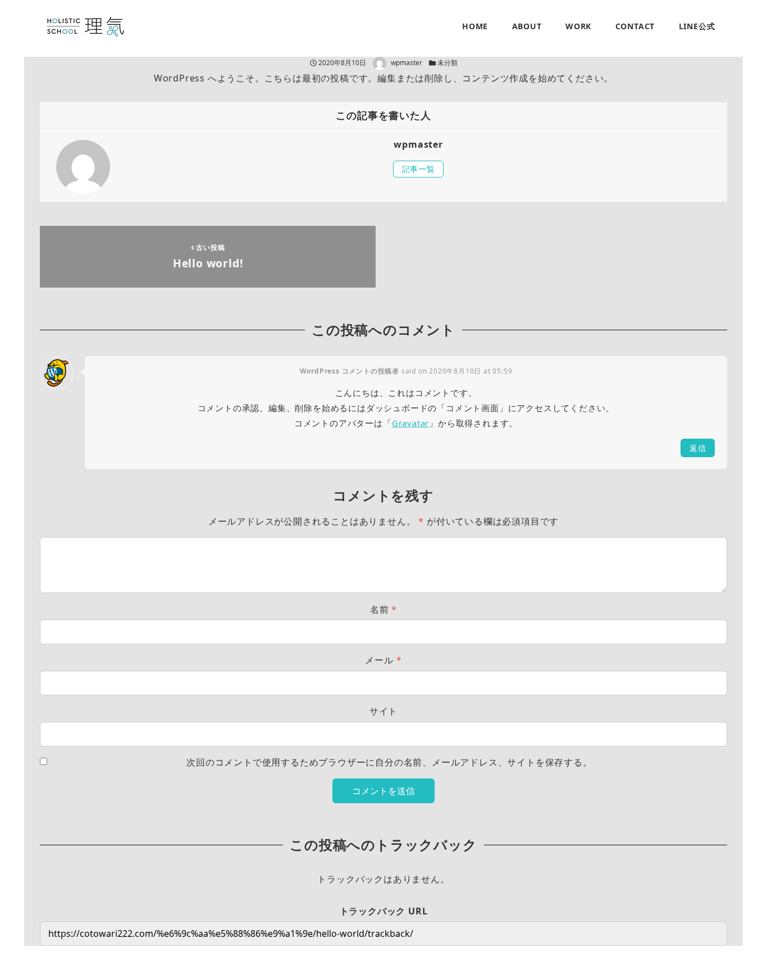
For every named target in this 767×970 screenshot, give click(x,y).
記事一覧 (418, 168)
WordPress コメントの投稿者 (349, 371)
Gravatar (410, 423)
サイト (383, 711)
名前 (383, 609)
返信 (698, 448)
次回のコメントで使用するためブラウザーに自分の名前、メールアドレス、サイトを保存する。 (389, 762)
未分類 (447, 62)
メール (383, 660)
